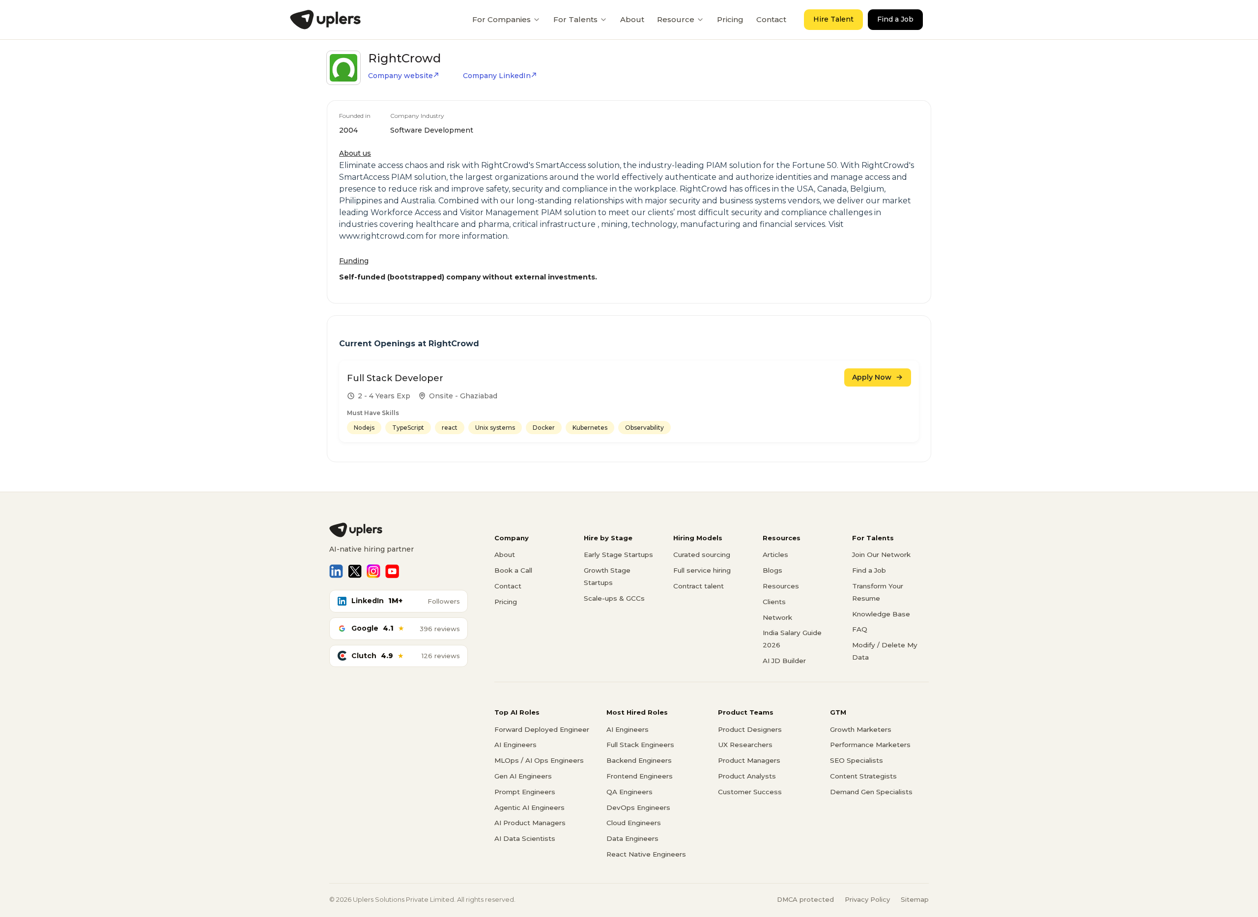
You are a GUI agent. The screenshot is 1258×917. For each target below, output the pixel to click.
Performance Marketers (870, 745)
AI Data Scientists (524, 838)
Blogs (772, 570)
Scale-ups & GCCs (614, 598)
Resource (675, 19)
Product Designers (750, 729)
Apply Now (871, 377)
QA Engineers (629, 792)
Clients (774, 602)
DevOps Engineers (638, 807)
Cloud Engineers (633, 823)
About (632, 19)
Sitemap (915, 899)
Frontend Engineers (639, 776)
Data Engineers (632, 838)
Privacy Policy (867, 899)
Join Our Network (881, 554)
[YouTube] (392, 571)
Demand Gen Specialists (871, 792)
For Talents (575, 19)
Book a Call (513, 570)
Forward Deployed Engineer (541, 729)
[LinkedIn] (336, 571)
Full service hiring (702, 570)
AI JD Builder (784, 661)
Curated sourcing (701, 554)
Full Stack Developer (395, 378)
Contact (771, 19)
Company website (400, 75)
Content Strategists (863, 776)
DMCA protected (805, 899)
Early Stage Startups (618, 554)
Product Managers (749, 760)
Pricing (730, 19)
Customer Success (750, 792)
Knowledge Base (881, 614)
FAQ (859, 629)
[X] (355, 571)
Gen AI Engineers (523, 776)
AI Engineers (515, 745)
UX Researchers (745, 745)
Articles (775, 554)
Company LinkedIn (497, 75)
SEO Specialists (856, 760)
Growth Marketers (860, 729)
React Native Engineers (646, 854)
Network (777, 617)
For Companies (501, 19)
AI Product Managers (530, 823)
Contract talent (698, 586)
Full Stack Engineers (640, 745)
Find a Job (895, 19)
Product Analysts (747, 776)
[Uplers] (325, 19)
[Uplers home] (398, 530)
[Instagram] (373, 571)
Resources (781, 586)
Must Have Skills (373, 413)
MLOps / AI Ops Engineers (539, 760)
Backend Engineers (639, 760)
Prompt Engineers (524, 792)
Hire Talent (833, 19)
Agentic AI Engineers (529, 807)
